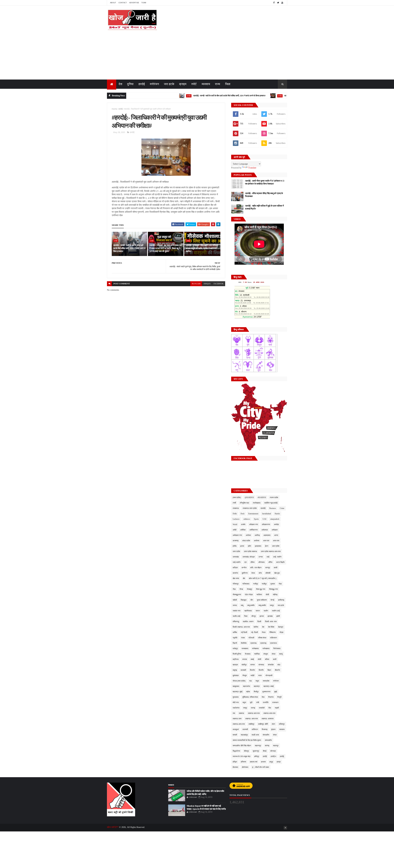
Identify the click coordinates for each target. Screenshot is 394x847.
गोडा (280, 584)
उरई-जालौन (237, 562)
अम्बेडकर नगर (237, 535)
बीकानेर (277, 670)
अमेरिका (243, 530)
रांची (257, 702)
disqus (207, 284)
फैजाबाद (247, 654)
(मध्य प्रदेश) (237, 497)
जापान (258, 611)
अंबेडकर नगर (253, 524)
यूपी (251, 702)
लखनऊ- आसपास (267, 719)
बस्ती (274, 659)
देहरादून (280, 627)
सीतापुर (246, 751)
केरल (253, 573)
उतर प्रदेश (275, 546)
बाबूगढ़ (235, 670)
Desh (242, 514)
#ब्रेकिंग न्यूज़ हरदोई (270, 503)
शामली (235, 735)
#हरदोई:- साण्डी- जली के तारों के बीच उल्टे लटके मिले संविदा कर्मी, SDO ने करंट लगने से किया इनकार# (206, 95)
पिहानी (235, 643)
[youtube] (282, 2)
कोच (260, 573)
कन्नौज (244, 568)
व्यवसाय (206, 84)
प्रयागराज (273, 643)
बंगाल (273, 654)
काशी (275, 568)
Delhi (235, 514)
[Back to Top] (285, 827)
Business (272, 508)
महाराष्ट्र (257, 686)
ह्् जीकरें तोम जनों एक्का (260, 767)
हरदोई (142, 84)
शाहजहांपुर (244, 735)
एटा (245, 562)
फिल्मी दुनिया (237, 654)
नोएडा (281, 632)
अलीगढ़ (257, 535)
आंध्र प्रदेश (246, 541)
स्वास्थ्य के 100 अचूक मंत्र (241, 756)
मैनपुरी (279, 697)
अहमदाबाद (266, 535)
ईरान (266, 546)
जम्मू (242, 605)
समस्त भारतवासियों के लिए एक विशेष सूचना (247, 740)
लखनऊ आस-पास (269, 713)
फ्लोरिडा (257, 654)
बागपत (252, 665)
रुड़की (277, 708)
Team (143, 3)
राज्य (217, 84)
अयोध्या (248, 535)
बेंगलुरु (245, 675)
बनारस (244, 659)
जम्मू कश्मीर (251, 605)
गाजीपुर (255, 584)
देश (120, 84)
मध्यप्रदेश (266, 681)
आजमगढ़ (235, 541)
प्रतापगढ (253, 643)
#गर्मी (234, 503)
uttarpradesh (274, 519)
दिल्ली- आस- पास (271, 621)
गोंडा (234, 589)
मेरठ (263, 697)
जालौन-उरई (276, 611)
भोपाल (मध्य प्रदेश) (239, 681)
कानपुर (267, 568)
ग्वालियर (259, 594)
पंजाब (243, 638)
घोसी (267, 594)
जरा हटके (169, 84)
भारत (260, 675)
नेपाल (263, 632)
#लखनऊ (236, 508)
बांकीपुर (244, 665)
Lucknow (236, 519)
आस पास (266, 541)
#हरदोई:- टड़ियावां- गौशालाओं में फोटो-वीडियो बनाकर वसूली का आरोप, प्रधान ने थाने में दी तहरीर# (202, 248)
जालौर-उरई (236, 616)
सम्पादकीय (268, 740)
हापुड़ (271, 762)
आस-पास (276, 541)
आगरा (276, 535)
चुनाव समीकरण (262, 600)
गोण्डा (241, 589)
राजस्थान (275, 702)
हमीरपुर (256, 756)
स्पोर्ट (194, 84)
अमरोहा (276, 524)
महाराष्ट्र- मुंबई (237, 692)
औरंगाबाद (261, 562)
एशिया (253, 562)
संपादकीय (266, 735)
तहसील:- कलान (248, 621)
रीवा (269, 708)
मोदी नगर (236, 702)
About (113, 3)
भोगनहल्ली (268, 675)
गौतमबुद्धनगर (237, 594)
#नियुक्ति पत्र (244, 503)
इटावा (242, 546)
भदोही (252, 675)
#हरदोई (263, 508)
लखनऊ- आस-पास (251, 719)
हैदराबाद (235, 767)
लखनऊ (241, 713)
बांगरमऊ (261, 665)
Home (114, 109)
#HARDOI (262, 497)
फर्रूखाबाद (266, 648)
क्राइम (182, 84)
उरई (268, 557)
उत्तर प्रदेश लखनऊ (250, 551)
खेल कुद (277, 573)
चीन (251, 600)
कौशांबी (267, 573)
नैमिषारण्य (272, 632)
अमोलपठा (264, 530)
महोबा (248, 692)
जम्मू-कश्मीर (262, 605)
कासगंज (235, 573)
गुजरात (272, 584)
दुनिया (130, 84)
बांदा (278, 665)
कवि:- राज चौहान (255, 568)
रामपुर (245, 708)
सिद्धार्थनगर (236, 751)
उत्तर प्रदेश (236, 551)
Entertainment (253, 514)
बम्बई (252, 659)
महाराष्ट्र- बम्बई (268, 686)
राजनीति (265, 702)
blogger (196, 284)
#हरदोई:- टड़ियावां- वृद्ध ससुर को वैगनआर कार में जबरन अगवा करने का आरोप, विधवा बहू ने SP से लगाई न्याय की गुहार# (165, 248)
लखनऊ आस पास (254, 713)
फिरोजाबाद (276, 648)
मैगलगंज (270, 697)
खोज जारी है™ (113, 827)
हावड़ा (279, 762)
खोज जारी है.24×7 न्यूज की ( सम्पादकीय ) (262, 578)
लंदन (273, 724)
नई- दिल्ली (254, 632)
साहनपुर (275, 746)
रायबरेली (262, 708)
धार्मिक (235, 632)
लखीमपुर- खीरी (263, 724)
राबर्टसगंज (236, 708)
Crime (282, 508)
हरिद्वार (235, 762)
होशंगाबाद (245, 767)
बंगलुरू (265, 654)
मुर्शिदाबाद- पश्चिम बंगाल (250, 697)
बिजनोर (252, 670)
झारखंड (270, 616)
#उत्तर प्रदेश (274, 497)
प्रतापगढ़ (263, 643)
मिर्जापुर (256, 692)
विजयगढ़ (264, 729)
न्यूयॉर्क (235, 638)
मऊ (250, 681)
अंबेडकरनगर (266, 524)
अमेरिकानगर (253, 530)
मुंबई (275, 692)
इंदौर (249, 546)
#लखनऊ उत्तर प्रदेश (250, 508)
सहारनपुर (258, 746)
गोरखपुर (249, 589)
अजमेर (243, 524)
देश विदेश (271, 627)
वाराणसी (245, 729)
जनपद (235, 605)
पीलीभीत (244, 643)
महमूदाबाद (236, 686)
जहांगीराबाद (248, 611)
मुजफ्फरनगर (266, 692)
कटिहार (235, 568)
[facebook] (274, 2)
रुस (234, 713)
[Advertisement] (197, 56)
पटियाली (251, 638)
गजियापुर (236, 584)
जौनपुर (253, 616)
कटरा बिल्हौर (280, 562)
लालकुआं (236, 729)
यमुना (244, 702)
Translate (252, 168)
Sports (256, 519)
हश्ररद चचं (253, 762)
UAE (264, 519)
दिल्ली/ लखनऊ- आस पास (241, 627)
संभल (275, 735)
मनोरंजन (154, 84)
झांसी (278, 616)
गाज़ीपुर (264, 584)
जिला (227, 84)
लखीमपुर (251, 724)
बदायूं (281, 654)
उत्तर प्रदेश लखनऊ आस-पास (271, 551)
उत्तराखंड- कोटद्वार (249, 557)
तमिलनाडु (236, 621)
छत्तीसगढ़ (281, 600)
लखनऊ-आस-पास (239, 724)
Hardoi (277, 514)
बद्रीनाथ (236, 659)
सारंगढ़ (267, 746)
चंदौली (235, 600)
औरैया (270, 562)
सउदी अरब (255, 735)
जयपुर (272, 605)
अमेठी (234, 530)
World (235, 524)
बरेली (259, 659)
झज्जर (262, 616)
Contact (123, 3)
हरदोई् (282, 756)
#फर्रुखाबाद (256, 503)
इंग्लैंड (234, 546)
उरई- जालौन (277, 557)
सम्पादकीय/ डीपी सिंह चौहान (242, 746)
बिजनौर (261, 670)
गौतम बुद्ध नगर (260, 589)
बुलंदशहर (236, 675)
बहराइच (235, 665)
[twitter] (278, 2)
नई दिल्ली (244, 632)
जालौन (266, 611)
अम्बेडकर (275, 530)
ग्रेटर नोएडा (249, 594)
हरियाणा (243, 762)
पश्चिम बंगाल (262, 638)
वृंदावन (273, 729)
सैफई (264, 751)
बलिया (267, 659)
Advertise (134, 3)
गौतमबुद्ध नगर (273, 589)
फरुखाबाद (245, 648)
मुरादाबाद (236, 697)
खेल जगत (236, 578)
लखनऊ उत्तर (237, 719)
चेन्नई (272, 600)
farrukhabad (266, 514)
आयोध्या (256, 541)
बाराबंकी (243, 670)
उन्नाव (261, 557)
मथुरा (257, 681)
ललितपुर (282, 724)
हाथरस (263, 762)
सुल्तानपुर (256, 751)
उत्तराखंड (236, 557)
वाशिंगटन (255, 729)
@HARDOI (249, 497)
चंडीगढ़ (275, 594)
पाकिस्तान (273, 638)
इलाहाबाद (258, 546)
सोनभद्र (273, 751)
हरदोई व (273, 756)
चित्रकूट (244, 600)
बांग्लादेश (271, 665)
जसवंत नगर (236, 611)
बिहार (269, 670)
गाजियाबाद (245, 584)
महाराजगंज (246, 686)
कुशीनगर (245, 573)
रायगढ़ (253, 708)
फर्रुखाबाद (255, 648)
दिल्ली (259, 621)
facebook (219, 284)
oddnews (246, 519)
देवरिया (256, 627)
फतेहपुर (235, 648)
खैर (244, 578)
